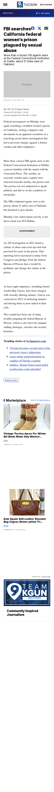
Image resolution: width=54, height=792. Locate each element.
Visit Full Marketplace (40, 400)
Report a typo (11, 380)
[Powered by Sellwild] (46, 577)
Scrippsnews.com (36, 341)
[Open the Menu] (5, 4)
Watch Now (45, 5)
